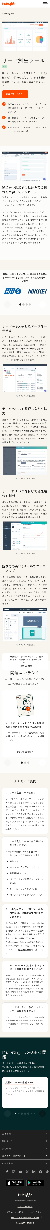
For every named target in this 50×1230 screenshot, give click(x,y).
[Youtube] (20, 1172)
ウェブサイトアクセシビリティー (25, 1217)
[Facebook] (7, 1172)
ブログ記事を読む (25, 752)
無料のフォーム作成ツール (19, 1082)
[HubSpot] (8, 4)
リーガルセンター (25, 1206)
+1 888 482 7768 (25, 666)
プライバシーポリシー (16, 1212)
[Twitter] (27, 1172)
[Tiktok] (47, 1172)
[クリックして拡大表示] (25, 166)
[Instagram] (13, 1172)
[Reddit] (40, 1172)
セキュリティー (36, 1212)
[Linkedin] (34, 1172)
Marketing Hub (8, 13)
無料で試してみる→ (15, 94)
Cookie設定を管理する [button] (25, 1223)
